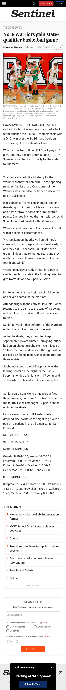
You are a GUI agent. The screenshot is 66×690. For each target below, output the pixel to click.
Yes (11, 641)
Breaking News (44, 627)
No (21, 641)
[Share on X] (60, 47)
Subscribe (46, 4)
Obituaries (14, 631)
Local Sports (12, 28)
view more (31, 585)
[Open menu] (4, 3)
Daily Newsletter (17, 627)
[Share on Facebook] (54, 47)
